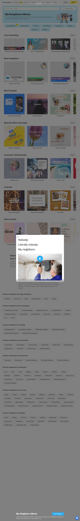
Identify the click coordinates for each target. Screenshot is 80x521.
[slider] (40, 281)
